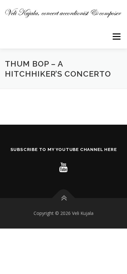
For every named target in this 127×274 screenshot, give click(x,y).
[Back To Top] (63, 197)
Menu (116, 36)
